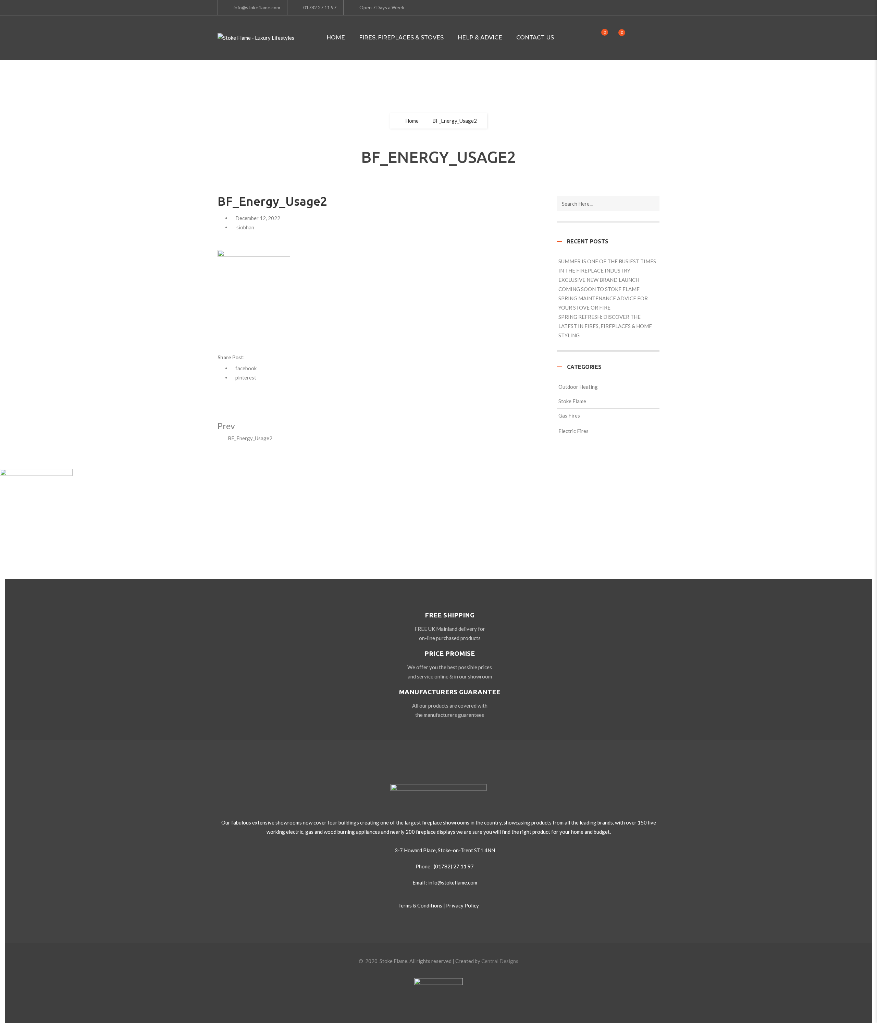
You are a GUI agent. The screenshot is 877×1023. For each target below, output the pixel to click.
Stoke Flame (572, 401)
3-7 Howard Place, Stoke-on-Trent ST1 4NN (445, 850)
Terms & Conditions (420, 905)
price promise (449, 653)
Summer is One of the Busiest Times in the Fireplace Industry (607, 266)
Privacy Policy (462, 905)
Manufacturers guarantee (449, 692)
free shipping (449, 615)
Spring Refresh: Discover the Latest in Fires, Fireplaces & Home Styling (605, 326)
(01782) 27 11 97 (454, 866)
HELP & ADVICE (480, 37)
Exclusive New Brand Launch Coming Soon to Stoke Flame (599, 284)
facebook (246, 368)
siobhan (245, 227)
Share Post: (231, 357)
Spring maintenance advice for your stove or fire (603, 303)
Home (335, 37)
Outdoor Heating (578, 387)
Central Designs (499, 961)
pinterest (245, 377)
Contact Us (535, 37)
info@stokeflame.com (257, 7)
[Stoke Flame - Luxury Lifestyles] (256, 38)
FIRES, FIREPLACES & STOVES (401, 37)
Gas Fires (569, 415)
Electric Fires (573, 431)
